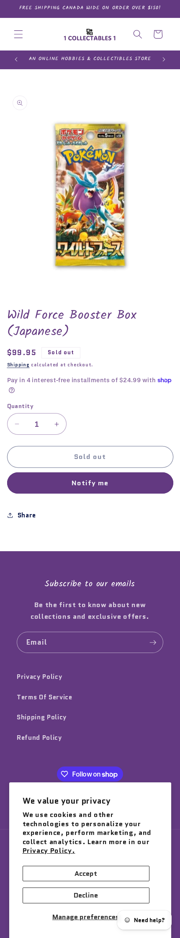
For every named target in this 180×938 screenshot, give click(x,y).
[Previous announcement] (16, 59)
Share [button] (27, 515)
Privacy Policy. (49, 850)
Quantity (20, 406)
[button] (18, 34)
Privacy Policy (39, 676)
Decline (86, 895)
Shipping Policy (42, 717)
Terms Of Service (44, 697)
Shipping (18, 364)
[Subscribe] (153, 642)
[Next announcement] (164, 59)
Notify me (90, 483)
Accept (86, 873)
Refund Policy (39, 737)
